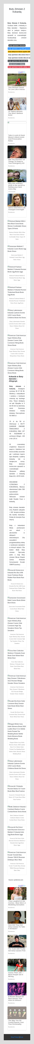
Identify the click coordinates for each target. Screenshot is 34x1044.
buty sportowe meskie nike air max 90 (20, 58)
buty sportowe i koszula (17, 45)
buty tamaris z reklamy (17, 64)
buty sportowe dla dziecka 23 (17, 61)
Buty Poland (15, 1037)
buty (21, 1037)
